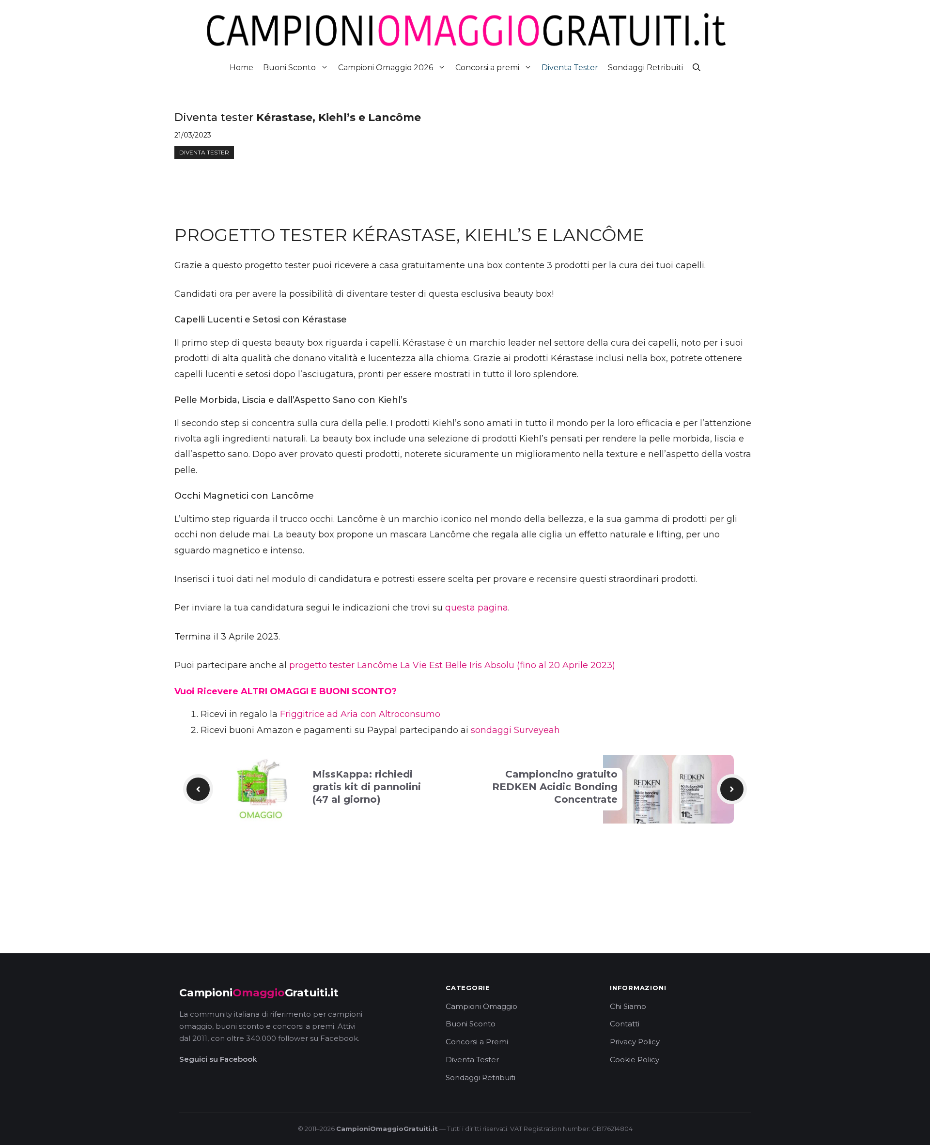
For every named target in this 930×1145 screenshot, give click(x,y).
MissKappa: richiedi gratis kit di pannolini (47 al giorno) (366, 786)
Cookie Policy (634, 1059)
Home (241, 67)
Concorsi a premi (487, 67)
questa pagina (476, 607)
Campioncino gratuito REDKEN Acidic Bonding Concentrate (555, 786)
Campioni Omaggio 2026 (385, 67)
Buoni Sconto (289, 67)
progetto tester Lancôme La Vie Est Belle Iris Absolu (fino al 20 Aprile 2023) (452, 665)
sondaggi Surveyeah (515, 730)
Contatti (624, 1023)
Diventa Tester (570, 67)
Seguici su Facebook (218, 1059)
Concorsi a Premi (477, 1041)
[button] (696, 67)
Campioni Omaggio (481, 1006)
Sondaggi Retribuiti (645, 67)
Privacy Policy (635, 1041)
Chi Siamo (628, 1006)
